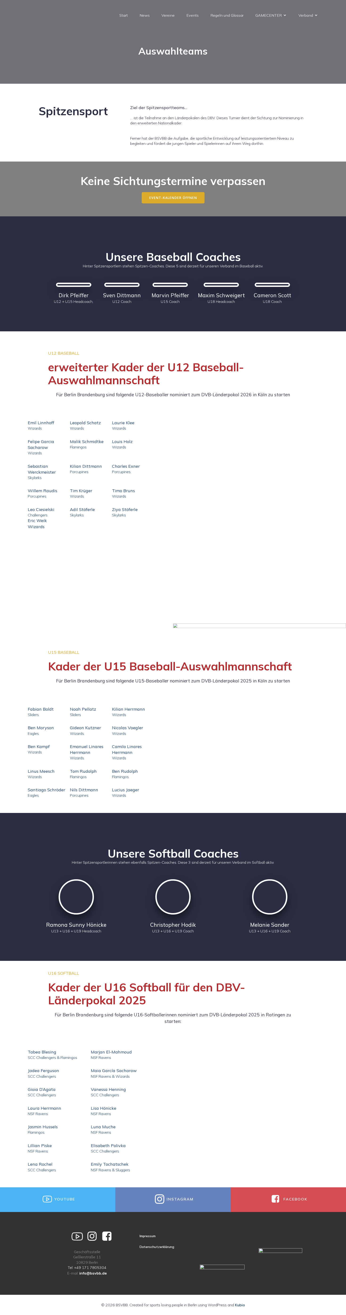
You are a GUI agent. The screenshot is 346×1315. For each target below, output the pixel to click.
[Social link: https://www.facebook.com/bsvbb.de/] (108, 1236)
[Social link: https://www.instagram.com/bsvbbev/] (93, 1236)
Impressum (148, 1236)
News (145, 15)
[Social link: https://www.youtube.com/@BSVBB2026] (79, 1236)
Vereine (168, 15)
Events (192, 15)
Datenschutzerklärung (157, 1247)
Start (123, 15)
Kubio (240, 1305)
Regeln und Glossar (227, 15)
